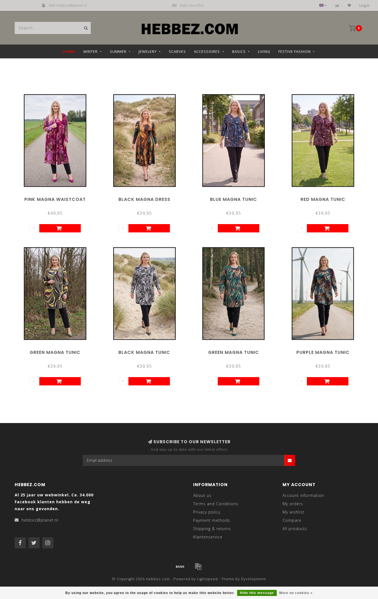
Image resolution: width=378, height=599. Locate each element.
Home (69, 51)
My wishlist (293, 512)
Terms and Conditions (215, 503)
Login (364, 5)
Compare (292, 520)
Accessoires (207, 51)
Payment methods (211, 520)
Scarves (177, 51)
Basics (239, 51)
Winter (90, 51)
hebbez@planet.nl (40, 520)
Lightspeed (207, 579)
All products (295, 528)
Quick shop (57, 197)
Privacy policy (206, 512)
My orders (293, 503)
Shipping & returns (212, 528)
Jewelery (148, 51)
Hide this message (257, 593)
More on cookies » (296, 593)
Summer (118, 51)
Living (264, 51)
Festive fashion (294, 51)
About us (202, 495)
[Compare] (337, 5)
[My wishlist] (349, 5)
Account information (303, 495)
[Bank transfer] (180, 566)
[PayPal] (198, 566)
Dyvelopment (253, 579)
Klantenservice (207, 537)
